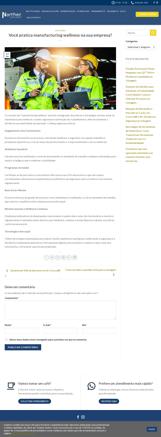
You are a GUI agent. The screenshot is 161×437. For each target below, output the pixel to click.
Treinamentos (98, 11)
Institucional (33, 11)
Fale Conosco (34, 17)
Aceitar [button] (152, 429)
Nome (8, 325)
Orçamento (113, 11)
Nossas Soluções (50, 11)
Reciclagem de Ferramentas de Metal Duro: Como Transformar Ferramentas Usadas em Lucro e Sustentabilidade (140, 134)
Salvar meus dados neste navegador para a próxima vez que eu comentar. (48, 339)
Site (84, 325)
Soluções (60, 30)
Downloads (83, 11)
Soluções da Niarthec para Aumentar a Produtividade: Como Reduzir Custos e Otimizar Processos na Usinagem (140, 94)
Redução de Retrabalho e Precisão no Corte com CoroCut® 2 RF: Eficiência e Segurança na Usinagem (141, 114)
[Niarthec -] (11, 15)
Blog (123, 11)
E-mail (47, 325)
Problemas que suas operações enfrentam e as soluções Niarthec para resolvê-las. (139, 154)
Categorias (131, 41)
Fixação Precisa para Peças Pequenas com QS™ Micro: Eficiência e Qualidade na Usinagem (140, 74)
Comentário (12, 298)
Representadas (67, 11)
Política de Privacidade (23, 433)
